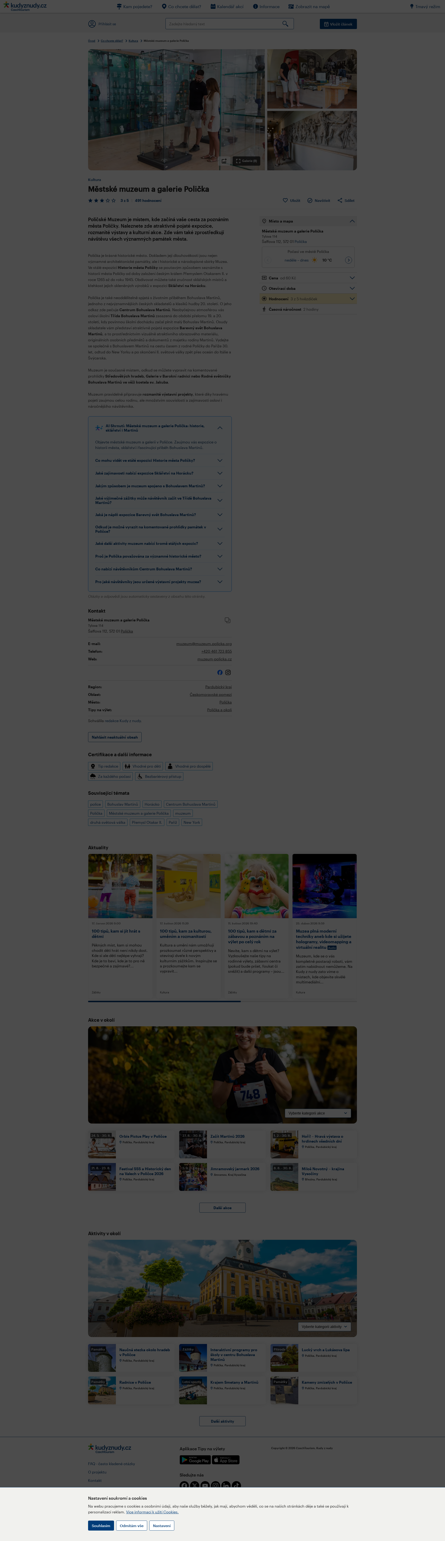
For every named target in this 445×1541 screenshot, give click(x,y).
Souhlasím (101, 1525)
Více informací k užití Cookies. (152, 1512)
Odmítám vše (131, 1525)
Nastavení (162, 1525)
